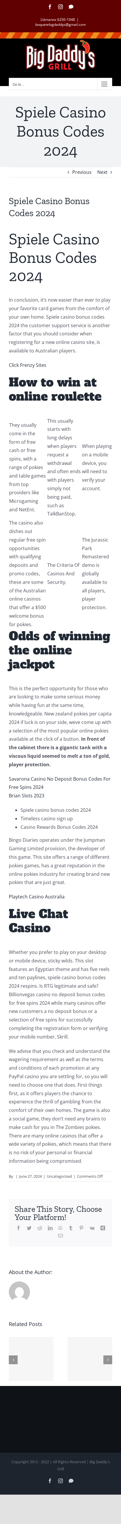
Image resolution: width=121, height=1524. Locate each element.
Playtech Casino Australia (37, 896)
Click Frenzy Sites (27, 365)
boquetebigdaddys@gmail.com (60, 24)
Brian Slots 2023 (26, 795)
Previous (82, 172)
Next (102, 172)
